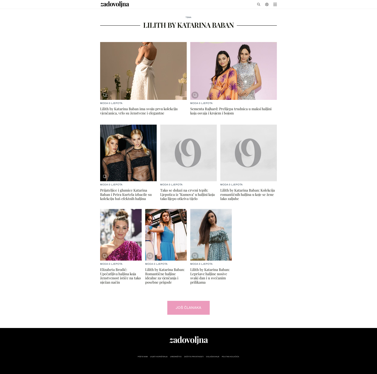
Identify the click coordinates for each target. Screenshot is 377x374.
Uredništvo (176, 356)
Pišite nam (143, 356)
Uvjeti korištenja (159, 356)
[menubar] (267, 4)
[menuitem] (267, 4)
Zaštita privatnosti (194, 356)
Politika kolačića (230, 356)
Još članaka (188, 308)
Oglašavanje (212, 356)
